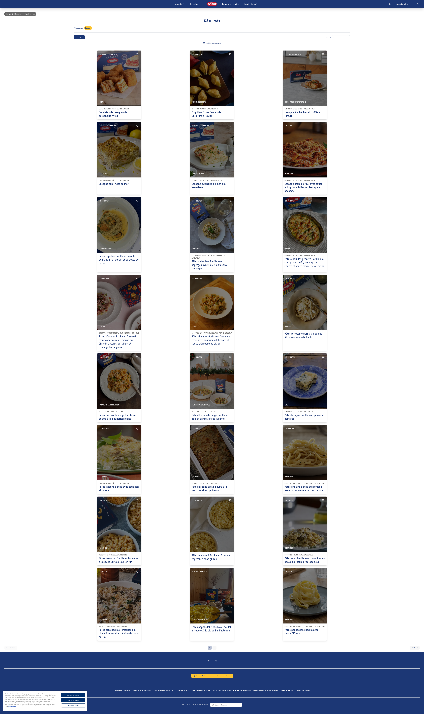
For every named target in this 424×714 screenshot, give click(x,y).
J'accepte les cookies (73, 695)
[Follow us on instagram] (208, 661)
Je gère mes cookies (303, 690)
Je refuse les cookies (73, 700)
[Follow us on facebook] (215, 661)
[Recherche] (390, 4)
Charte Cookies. (12, 706)
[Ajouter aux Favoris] (137, 54)
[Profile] (418, 4)
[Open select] (348, 37)
